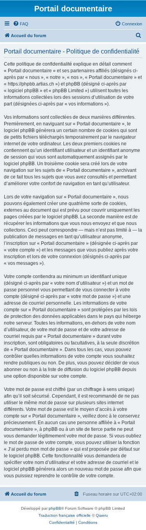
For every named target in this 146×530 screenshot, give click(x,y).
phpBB (55, 508)
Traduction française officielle (65, 515)
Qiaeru (102, 515)
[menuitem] (20, 24)
